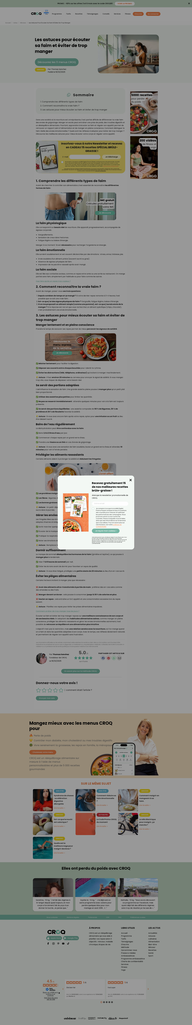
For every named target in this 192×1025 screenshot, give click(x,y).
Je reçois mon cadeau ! (105, 531)
